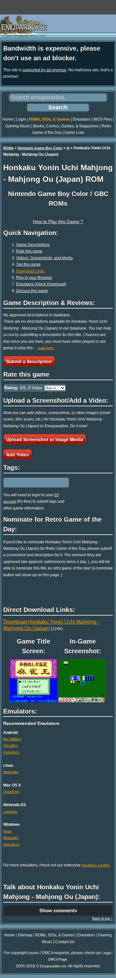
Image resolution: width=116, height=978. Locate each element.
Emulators (82, 119)
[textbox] (31, 482)
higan (7, 831)
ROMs (8, 148)
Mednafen (11, 772)
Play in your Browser (34, 277)
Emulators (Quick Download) (41, 284)
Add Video (17, 454)
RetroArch (11, 752)
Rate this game (29, 251)
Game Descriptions (33, 244)
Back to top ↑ (102, 918)
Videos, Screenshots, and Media (44, 258)
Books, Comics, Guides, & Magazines (66, 126)
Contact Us (64, 942)
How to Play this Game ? (58, 221)
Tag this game (28, 264)
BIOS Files (102, 119)
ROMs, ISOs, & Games (49, 119)
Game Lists (74, 132)
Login (21, 119)
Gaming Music (17, 126)
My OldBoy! (12, 739)
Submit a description (29, 361)
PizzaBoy (10, 745)
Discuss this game (32, 291)
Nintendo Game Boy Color (40, 148)
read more (46, 348)
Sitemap (25, 935)
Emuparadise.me (53, 966)
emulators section (95, 865)
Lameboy (10, 812)
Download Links (30, 271)
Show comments (58, 910)
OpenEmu (11, 792)
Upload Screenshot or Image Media (44, 439)
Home (8, 119)
